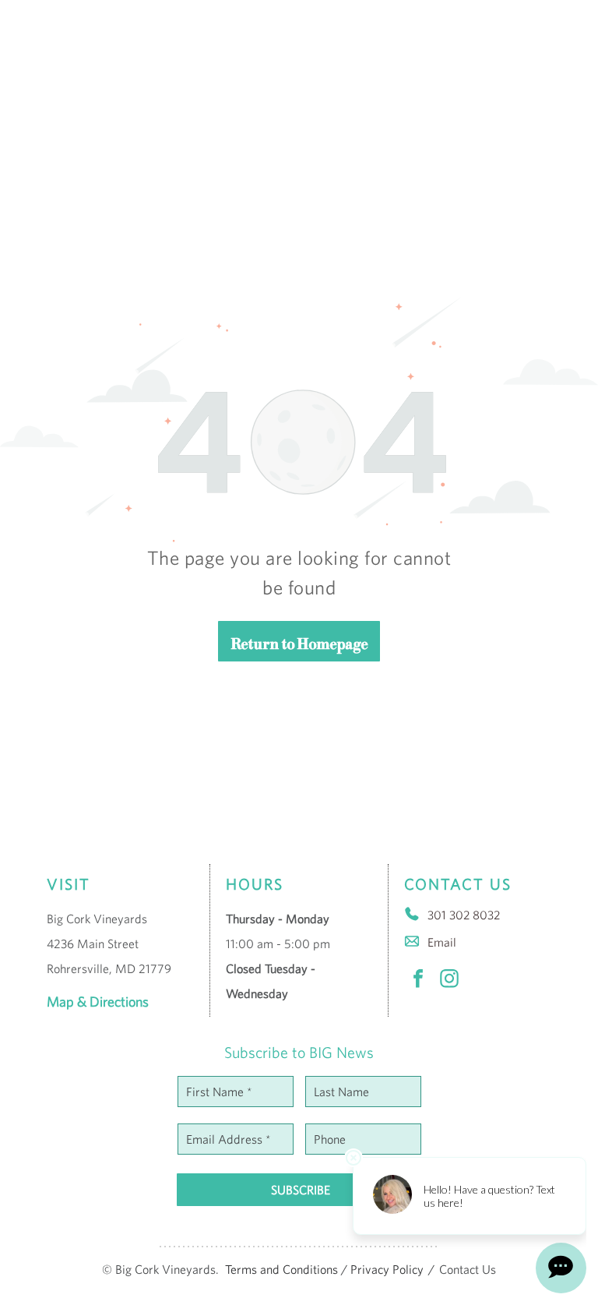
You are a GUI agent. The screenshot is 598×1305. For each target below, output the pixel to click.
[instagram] (449, 980)
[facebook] (418, 980)
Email (441, 942)
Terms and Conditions (281, 1269)
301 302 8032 (463, 915)
